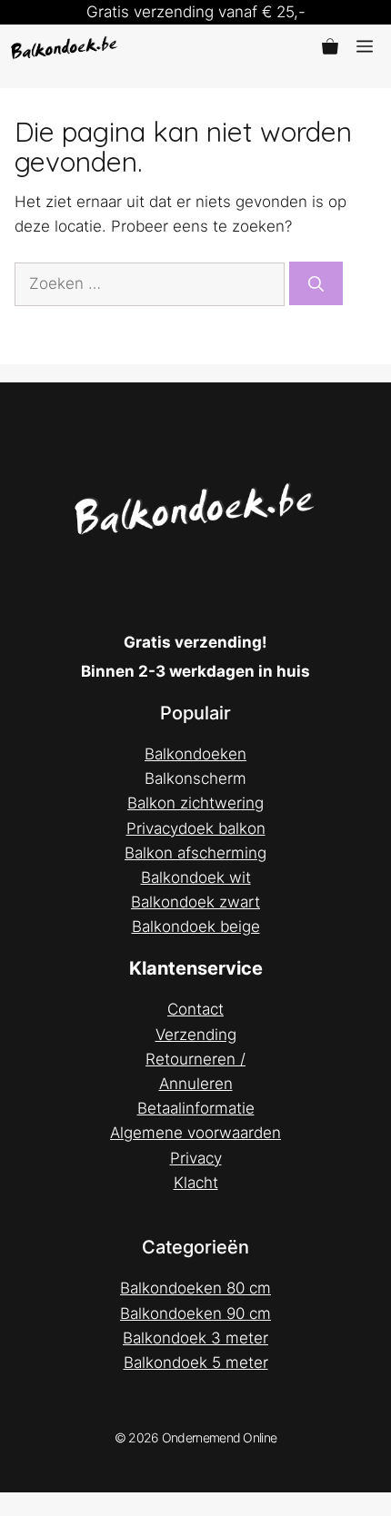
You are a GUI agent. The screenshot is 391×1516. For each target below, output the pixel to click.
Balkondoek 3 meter (195, 1338)
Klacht (196, 1183)
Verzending (195, 1035)
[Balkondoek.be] (64, 47)
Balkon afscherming (195, 853)
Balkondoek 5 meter (196, 1362)
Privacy (196, 1158)
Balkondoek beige (196, 926)
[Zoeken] (316, 283)
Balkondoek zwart (195, 902)
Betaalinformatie (196, 1108)
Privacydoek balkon (196, 828)
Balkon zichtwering (195, 803)
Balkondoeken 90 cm (195, 1313)
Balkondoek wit (196, 877)
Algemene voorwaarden (195, 1133)
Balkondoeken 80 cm (195, 1288)
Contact (195, 1009)
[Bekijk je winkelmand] (330, 47)
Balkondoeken (195, 754)
